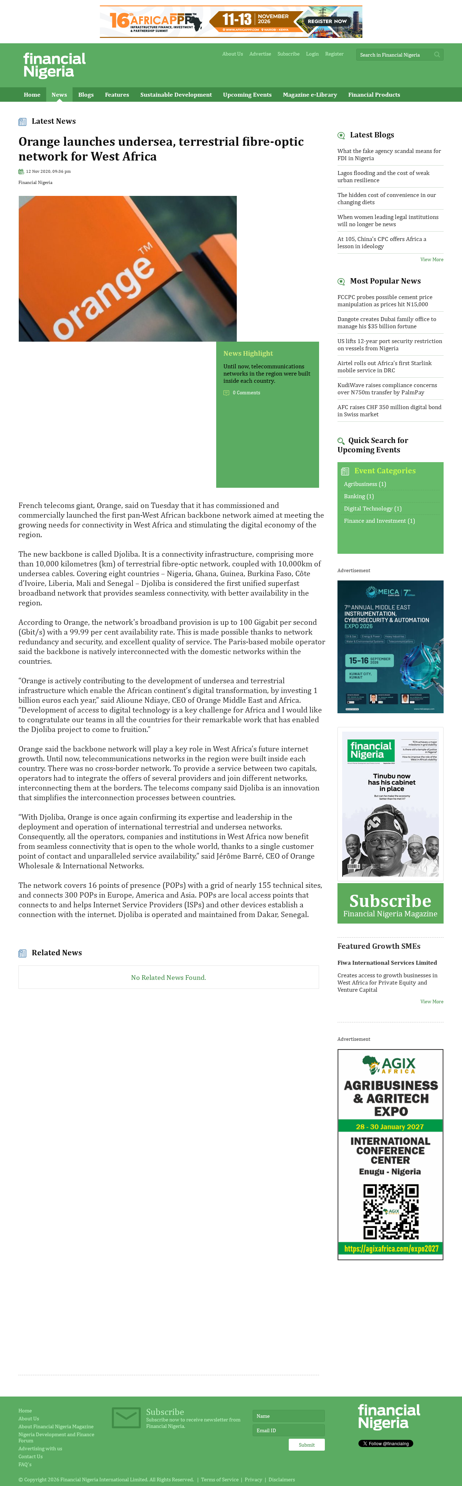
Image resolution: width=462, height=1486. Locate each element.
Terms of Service (220, 1479)
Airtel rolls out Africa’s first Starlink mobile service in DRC (384, 366)
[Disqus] (168, 1093)
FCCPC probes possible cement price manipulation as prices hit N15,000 (384, 300)
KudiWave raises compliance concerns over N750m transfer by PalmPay (387, 388)
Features (117, 94)
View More (432, 259)
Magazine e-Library (310, 94)
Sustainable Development (176, 94)
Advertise (260, 54)
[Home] (54, 81)
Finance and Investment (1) (379, 520)
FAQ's (24, 1464)
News (59, 94)
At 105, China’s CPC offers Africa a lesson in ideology (381, 242)
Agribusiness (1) (365, 483)
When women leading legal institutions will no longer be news (388, 220)
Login (312, 54)
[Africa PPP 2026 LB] (231, 36)
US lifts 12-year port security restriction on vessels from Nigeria (389, 344)
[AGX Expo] (390, 1258)
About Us (232, 54)
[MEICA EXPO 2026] (390, 711)
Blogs (86, 94)
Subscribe (289, 54)
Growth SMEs (42, 109)
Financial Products (374, 94)
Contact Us (30, 1456)
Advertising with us (40, 1448)
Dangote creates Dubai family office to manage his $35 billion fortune (386, 322)
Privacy (253, 1479)
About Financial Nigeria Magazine (55, 1426)
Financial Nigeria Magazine (390, 904)
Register (334, 54)
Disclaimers (282, 1479)
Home (32, 94)
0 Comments (246, 392)
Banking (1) (359, 496)
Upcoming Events (247, 94)
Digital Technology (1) (373, 508)
